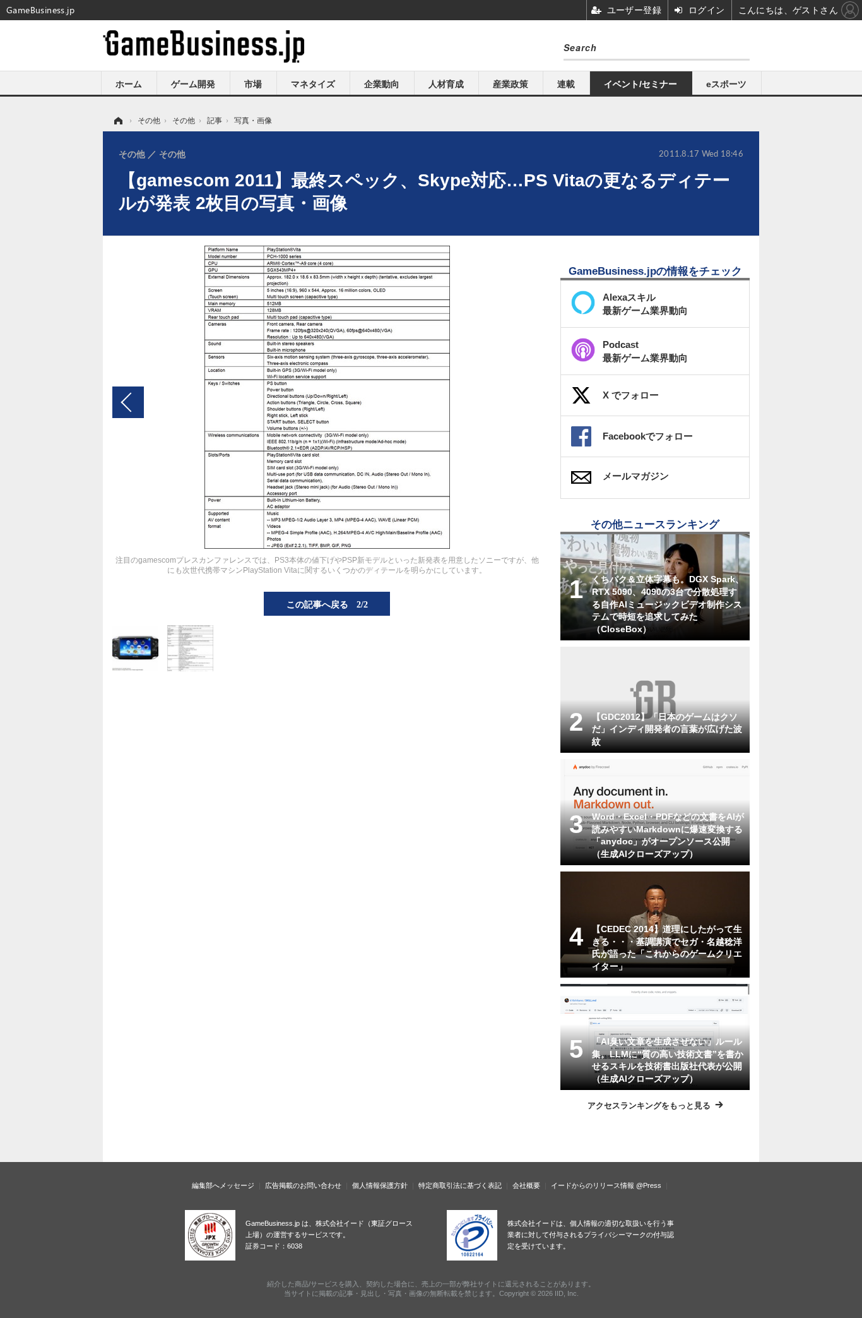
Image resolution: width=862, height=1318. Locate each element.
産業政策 (510, 84)
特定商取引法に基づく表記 (460, 1185)
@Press (648, 1185)
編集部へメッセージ (223, 1185)
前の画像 (128, 402)
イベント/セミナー (640, 84)
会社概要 (526, 1185)
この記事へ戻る (327, 603)
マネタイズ (313, 84)
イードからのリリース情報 (592, 1185)
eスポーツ (726, 84)
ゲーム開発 (193, 84)
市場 (253, 84)
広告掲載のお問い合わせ (303, 1185)
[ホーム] (117, 120)
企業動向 (381, 84)
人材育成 (446, 84)
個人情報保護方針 (380, 1185)
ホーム (128, 84)
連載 (566, 84)
